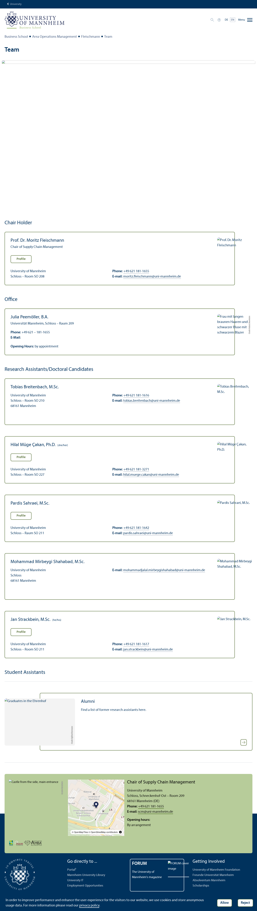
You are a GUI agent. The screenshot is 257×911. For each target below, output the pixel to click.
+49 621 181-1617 (136, 644)
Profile (21, 259)
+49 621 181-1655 (136, 271)
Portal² (71, 870)
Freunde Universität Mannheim (213, 875)
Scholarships (201, 885)
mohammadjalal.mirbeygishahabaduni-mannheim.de (164, 570)
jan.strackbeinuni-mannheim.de (148, 649)
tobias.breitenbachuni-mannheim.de (151, 401)
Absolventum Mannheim (209, 880)
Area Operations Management (54, 37)
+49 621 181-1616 (136, 395)
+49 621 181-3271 (136, 469)
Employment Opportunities (85, 885)
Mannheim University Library (86, 875)
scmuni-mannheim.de (155, 812)
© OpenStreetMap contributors (103, 831)
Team (108, 37)
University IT (75, 880)
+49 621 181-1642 (136, 528)
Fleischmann (90, 37)
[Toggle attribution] (120, 832)
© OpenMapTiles (80, 831)
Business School (16, 37)
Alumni (88, 701)
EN (232, 19)
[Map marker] (96, 805)
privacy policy (89, 905)
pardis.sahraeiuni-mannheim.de (148, 533)
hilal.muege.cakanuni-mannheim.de (151, 475)
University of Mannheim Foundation (216, 870)
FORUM (139, 863)
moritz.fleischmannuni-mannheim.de (152, 276)
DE (226, 19)
